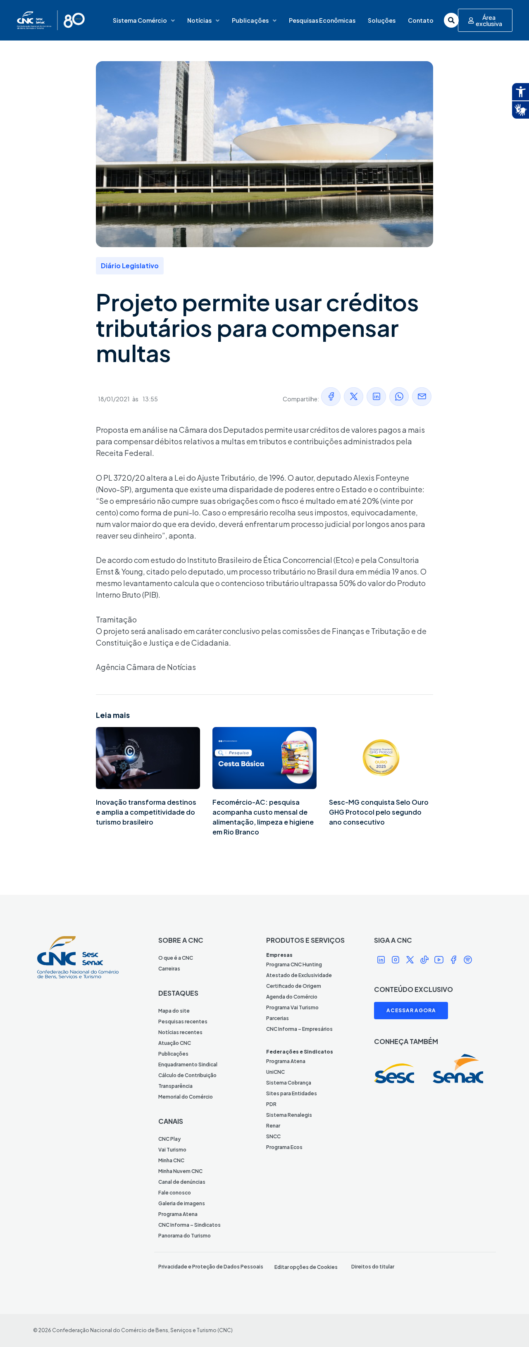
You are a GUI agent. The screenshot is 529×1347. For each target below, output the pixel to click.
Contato (421, 20)
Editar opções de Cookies (306, 1267)
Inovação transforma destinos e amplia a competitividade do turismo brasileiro (146, 812)
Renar (273, 1126)
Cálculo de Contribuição (187, 1075)
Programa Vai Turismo (292, 1007)
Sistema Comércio (140, 20)
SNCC (273, 1136)
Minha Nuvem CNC (180, 1171)
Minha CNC (171, 1160)
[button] (331, 396)
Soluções (382, 20)
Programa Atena (178, 1214)
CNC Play (169, 1139)
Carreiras (169, 969)
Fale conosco (174, 1193)
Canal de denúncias (181, 1182)
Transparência (175, 1086)
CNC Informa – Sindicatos (189, 1225)
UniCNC (275, 1072)
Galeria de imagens (181, 1203)
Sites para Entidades (291, 1093)
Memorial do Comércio (185, 1097)
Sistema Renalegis (289, 1115)
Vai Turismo (172, 1150)
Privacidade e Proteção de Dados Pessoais (210, 1267)
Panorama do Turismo (184, 1236)
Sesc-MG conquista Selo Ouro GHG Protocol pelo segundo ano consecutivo (379, 812)
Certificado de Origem (293, 986)
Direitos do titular (372, 1267)
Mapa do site (174, 1011)
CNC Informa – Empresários (299, 1029)
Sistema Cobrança (288, 1083)
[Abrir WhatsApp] (508, 1326)
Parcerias (277, 1018)
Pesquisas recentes (182, 1021)
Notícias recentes (180, 1032)
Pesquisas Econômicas (322, 20)
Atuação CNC (174, 1043)
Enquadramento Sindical (187, 1064)
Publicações (250, 20)
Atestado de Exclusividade (299, 975)
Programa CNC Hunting (294, 964)
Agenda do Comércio (291, 997)
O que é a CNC (175, 958)
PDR (271, 1104)
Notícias (199, 20)
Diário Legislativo (130, 265)
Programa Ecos (284, 1147)
